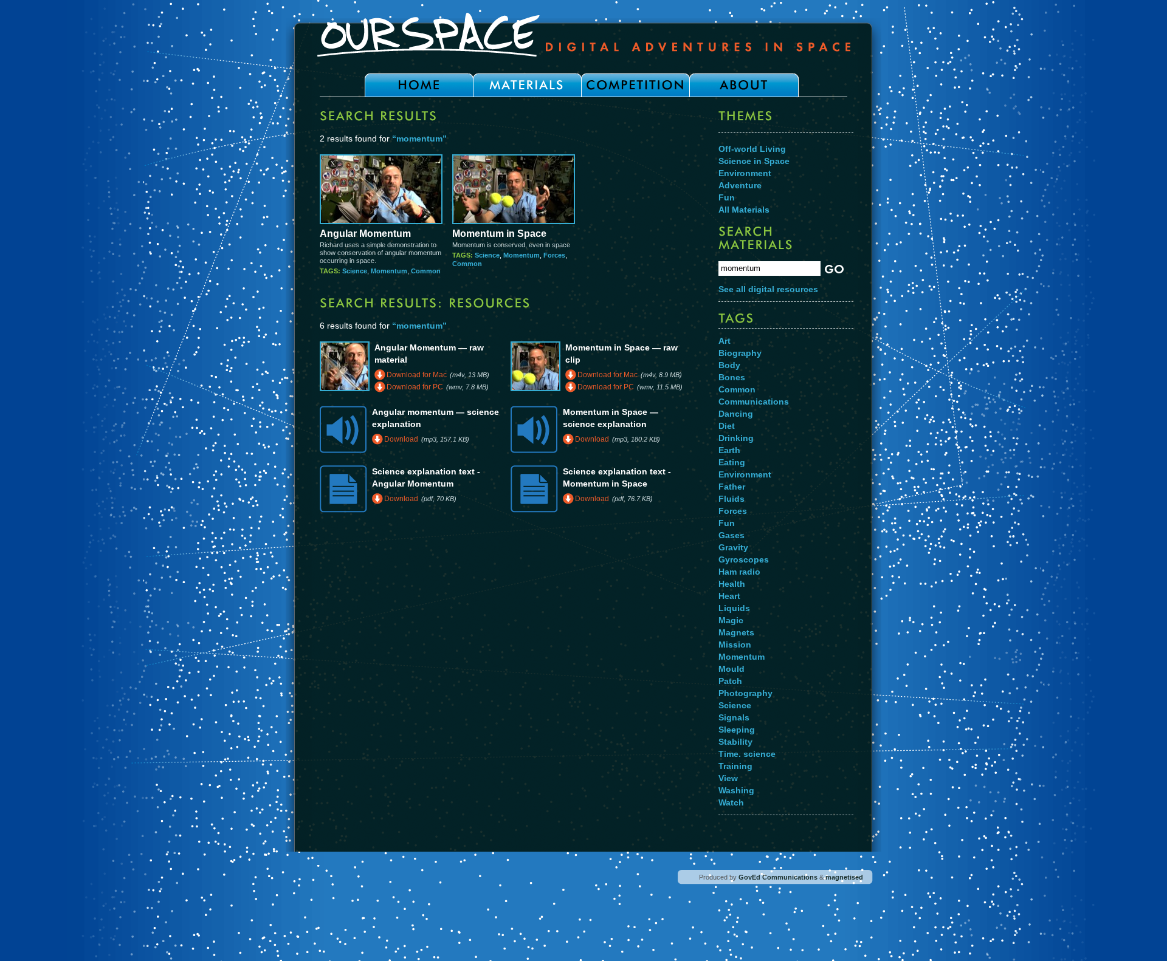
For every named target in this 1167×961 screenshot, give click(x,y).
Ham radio (739, 571)
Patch (730, 681)
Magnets (736, 632)
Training (735, 766)
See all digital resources (768, 289)
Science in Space (754, 161)
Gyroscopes (743, 559)
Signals (733, 717)
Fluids (731, 499)
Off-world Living (752, 149)
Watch (731, 802)
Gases (731, 535)
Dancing (735, 414)
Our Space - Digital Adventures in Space (583, 34)
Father (731, 486)
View (728, 778)
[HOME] (419, 85)
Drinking (736, 438)
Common (426, 271)
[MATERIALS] (527, 85)
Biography (740, 353)
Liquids (734, 608)
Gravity (733, 547)
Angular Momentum (365, 233)
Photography (745, 693)
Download (401, 439)
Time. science (747, 754)
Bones (731, 377)
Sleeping (736, 729)
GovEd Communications (778, 877)
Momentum (389, 271)
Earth (729, 450)
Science (354, 271)
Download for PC (415, 387)
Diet (726, 426)
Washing (736, 790)
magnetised (844, 877)
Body (729, 365)
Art (724, 341)
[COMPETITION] (635, 85)
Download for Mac (417, 375)
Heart (729, 596)
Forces (554, 255)
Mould (731, 669)
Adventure (740, 185)
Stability (735, 742)
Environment (744, 173)
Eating (731, 462)
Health (731, 584)
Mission (734, 644)
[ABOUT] (744, 85)
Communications (753, 401)
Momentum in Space (499, 233)
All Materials (743, 209)
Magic (730, 620)
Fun (726, 197)
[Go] (832, 269)
